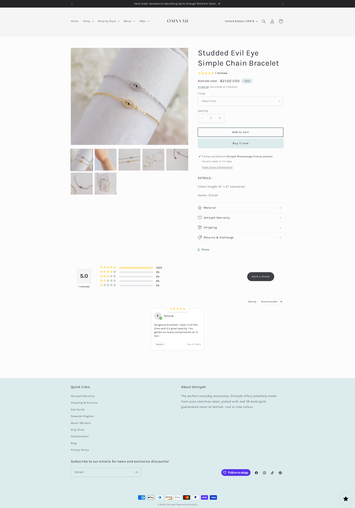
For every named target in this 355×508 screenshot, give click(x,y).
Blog (74, 443)
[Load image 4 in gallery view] (153, 160)
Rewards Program (82, 416)
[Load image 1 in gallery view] (82, 160)
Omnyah (171, 504)
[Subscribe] (136, 472)
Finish (201, 93)
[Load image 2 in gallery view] (106, 160)
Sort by (252, 301)
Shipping (203, 86)
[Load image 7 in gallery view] (106, 184)
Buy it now (241, 143)
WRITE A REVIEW (261, 276)
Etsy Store (77, 429)
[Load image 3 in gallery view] (130, 160)
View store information (217, 167)
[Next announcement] (283, 3)
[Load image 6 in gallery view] (82, 184)
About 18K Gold (81, 423)
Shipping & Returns (84, 402)
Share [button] (205, 249)
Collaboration (80, 436)
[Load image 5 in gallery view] (177, 160)
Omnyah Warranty (83, 396)
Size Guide (78, 409)
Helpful (160, 344)
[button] (88, 21)
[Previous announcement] (72, 3)
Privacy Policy (80, 449)
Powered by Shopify (186, 504)
